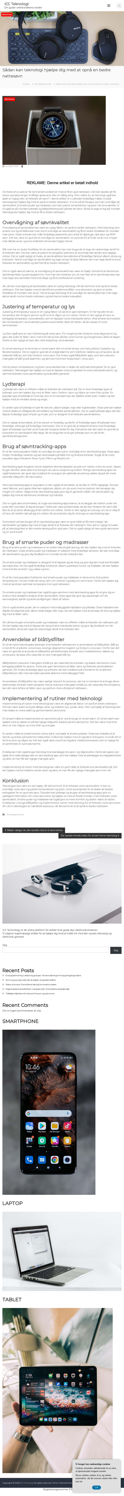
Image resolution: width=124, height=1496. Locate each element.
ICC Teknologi (16, 4)
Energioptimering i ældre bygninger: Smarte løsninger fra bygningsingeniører (43, 975)
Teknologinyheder (43, 84)
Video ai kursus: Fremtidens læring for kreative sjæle (31, 984)
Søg (4, 945)
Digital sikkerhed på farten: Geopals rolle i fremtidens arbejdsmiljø (37, 989)
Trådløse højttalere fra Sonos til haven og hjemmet (30, 993)
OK (96, 1487)
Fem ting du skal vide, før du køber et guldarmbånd (31, 980)
